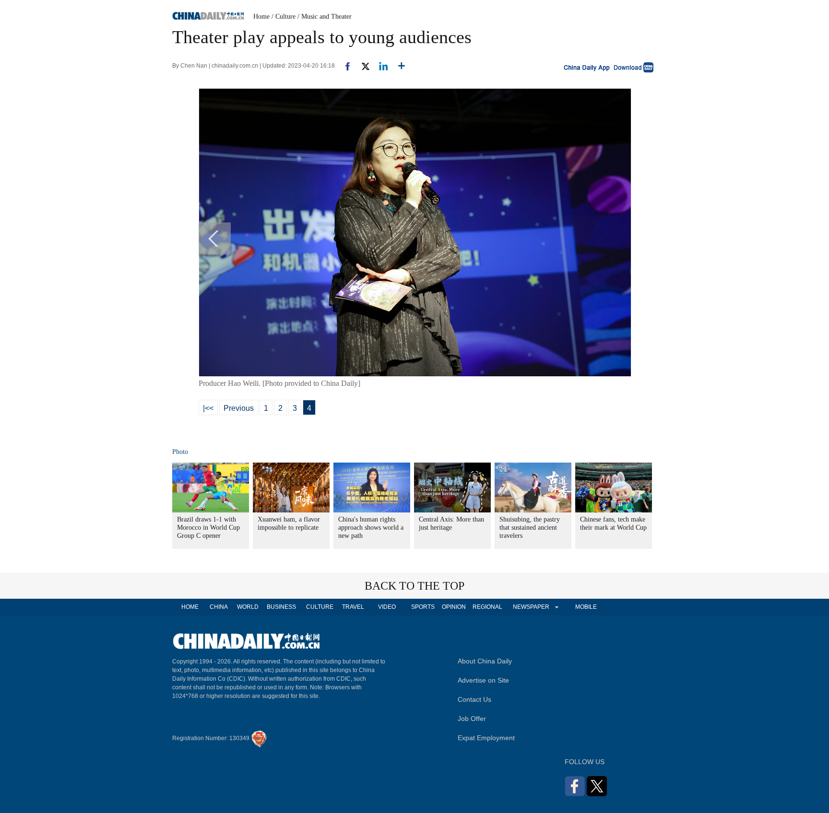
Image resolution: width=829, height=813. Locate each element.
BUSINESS (281, 607)
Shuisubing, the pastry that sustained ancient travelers (529, 527)
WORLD (248, 607)
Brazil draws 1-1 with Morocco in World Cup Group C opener (208, 527)
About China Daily (485, 661)
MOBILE (586, 607)
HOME (190, 607)
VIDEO (387, 607)
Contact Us (474, 699)
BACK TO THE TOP (414, 586)
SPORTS (423, 607)
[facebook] (344, 65)
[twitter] (361, 65)
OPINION (454, 607)
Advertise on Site (483, 680)
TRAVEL (353, 607)
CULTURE (319, 607)
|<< (208, 408)
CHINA (219, 607)
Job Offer (472, 718)
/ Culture (284, 16)
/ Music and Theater (324, 16)
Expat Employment (486, 738)
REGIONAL (487, 607)
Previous (239, 408)
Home (261, 16)
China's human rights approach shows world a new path (370, 527)
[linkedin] (379, 65)
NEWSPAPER (530, 607)
